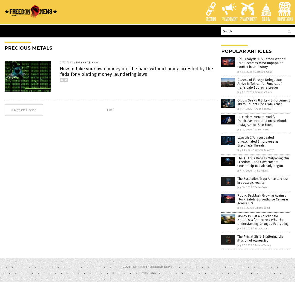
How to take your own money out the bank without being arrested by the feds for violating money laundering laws (136, 71)
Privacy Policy (147, 272)
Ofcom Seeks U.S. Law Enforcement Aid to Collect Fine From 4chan (263, 102)
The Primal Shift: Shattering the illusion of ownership (260, 239)
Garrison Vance (264, 71)
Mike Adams (261, 170)
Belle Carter (261, 187)
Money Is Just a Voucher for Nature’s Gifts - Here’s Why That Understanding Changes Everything (263, 220)
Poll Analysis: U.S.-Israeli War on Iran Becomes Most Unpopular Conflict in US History (261, 63)
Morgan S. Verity (264, 150)
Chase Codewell (263, 108)
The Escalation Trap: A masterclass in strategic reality (263, 181)
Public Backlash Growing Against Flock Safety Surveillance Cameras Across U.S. (263, 199)
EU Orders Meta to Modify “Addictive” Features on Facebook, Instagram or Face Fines (262, 121)
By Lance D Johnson (87, 62)
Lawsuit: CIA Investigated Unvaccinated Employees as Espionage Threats (257, 141)
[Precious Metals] (31, 17)
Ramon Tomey (263, 245)
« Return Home (23, 110)
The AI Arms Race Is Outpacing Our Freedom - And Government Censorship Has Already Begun (263, 162)
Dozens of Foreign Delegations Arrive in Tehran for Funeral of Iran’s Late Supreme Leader (260, 84)
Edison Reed (261, 129)
